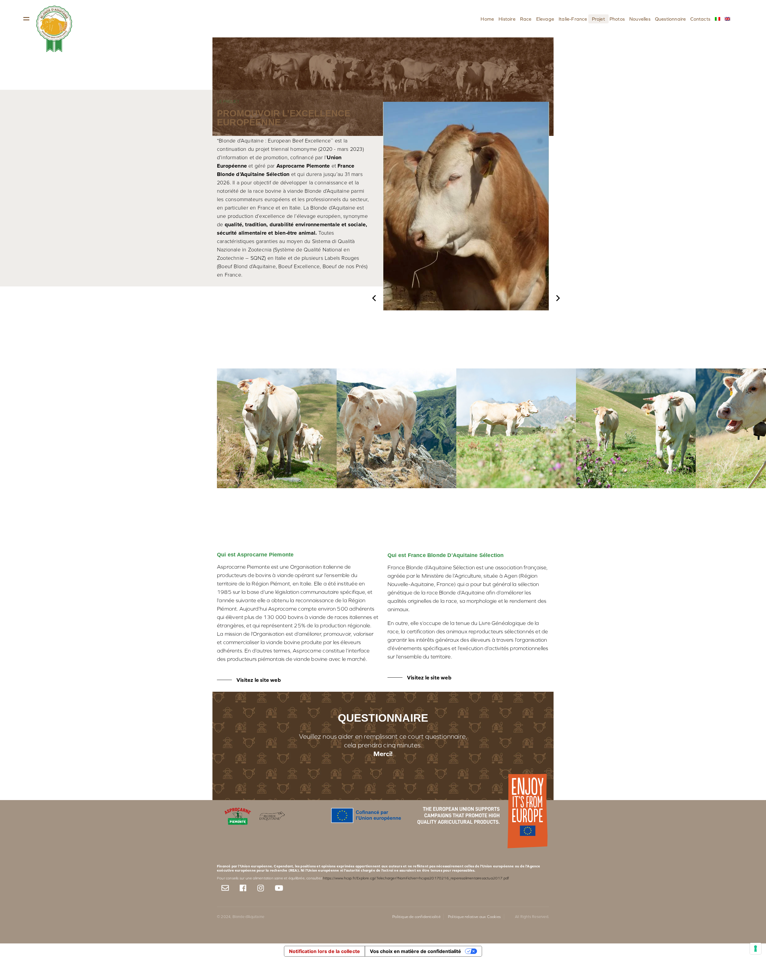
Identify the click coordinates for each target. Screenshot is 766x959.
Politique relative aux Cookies (474, 916)
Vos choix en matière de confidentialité (415, 951)
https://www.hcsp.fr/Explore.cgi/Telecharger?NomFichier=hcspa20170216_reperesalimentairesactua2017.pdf (416, 878)
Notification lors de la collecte (324, 951)
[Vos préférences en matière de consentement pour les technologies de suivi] (755, 948)
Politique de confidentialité (416, 916)
